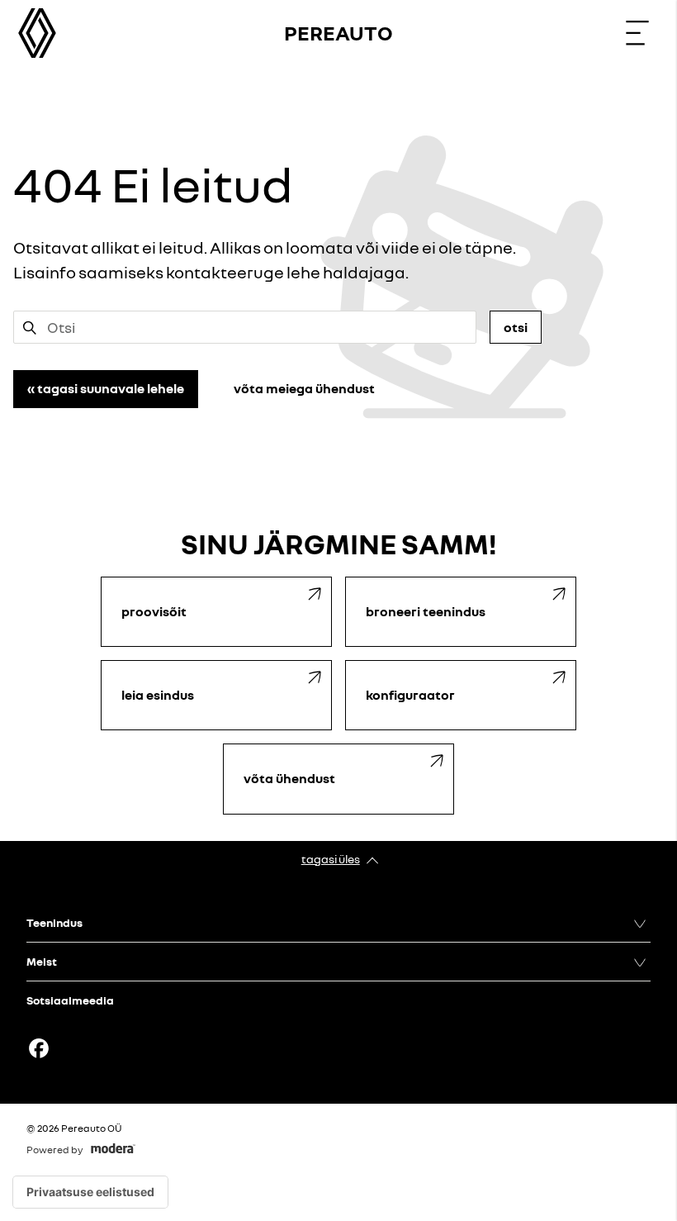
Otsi (516, 327)
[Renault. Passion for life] (37, 33)
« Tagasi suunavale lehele (105, 388)
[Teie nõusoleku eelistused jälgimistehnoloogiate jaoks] (90, 1192)
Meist (41, 961)
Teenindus (54, 922)
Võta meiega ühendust (304, 388)
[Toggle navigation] (637, 33)
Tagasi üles (330, 859)
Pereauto (338, 32)
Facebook (38, 1048)
